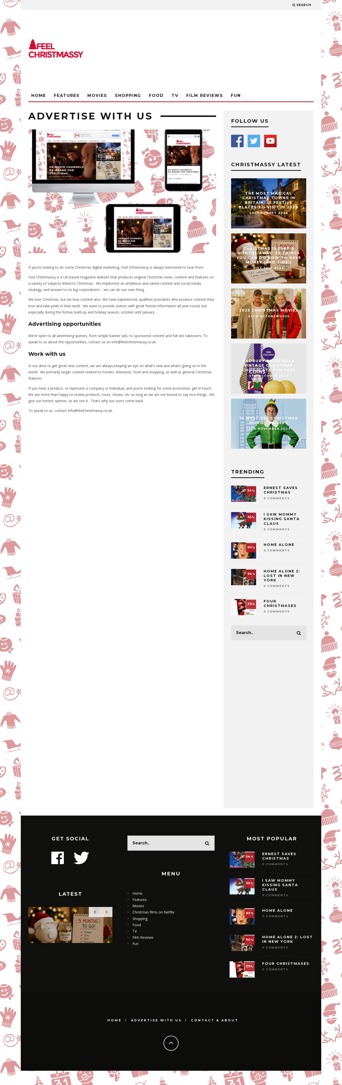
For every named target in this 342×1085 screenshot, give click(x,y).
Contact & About (214, 1020)
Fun (236, 95)
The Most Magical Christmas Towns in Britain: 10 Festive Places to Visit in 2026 (268, 200)
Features (67, 95)
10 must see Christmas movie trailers (268, 420)
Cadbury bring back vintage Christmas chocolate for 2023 (268, 365)
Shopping (128, 95)
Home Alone (279, 544)
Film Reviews (204, 95)
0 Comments (277, 498)
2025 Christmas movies (268, 310)
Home (38, 95)
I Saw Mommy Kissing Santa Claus (282, 519)
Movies (97, 95)
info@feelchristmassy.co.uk (134, 342)
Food (156, 95)
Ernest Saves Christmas (281, 490)
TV (175, 95)
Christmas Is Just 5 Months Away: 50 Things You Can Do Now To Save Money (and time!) (268, 255)
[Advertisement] (222, 50)
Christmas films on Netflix (153, 912)
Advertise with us (156, 1020)
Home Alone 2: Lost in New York (282, 575)
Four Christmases (280, 603)
